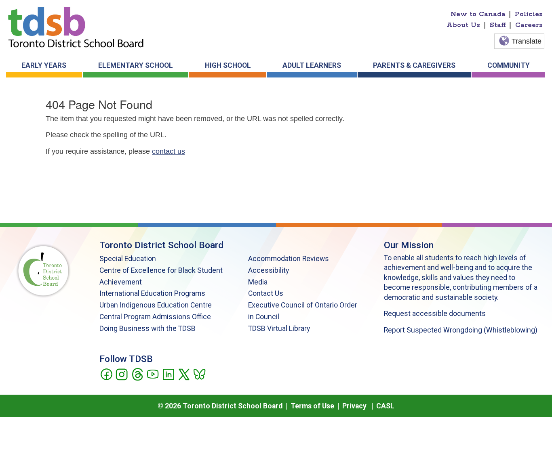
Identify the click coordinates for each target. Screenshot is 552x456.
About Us (463, 25)
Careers (529, 25)
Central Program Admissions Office (155, 317)
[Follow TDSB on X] (183, 374)
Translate (526, 41)
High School (228, 65)
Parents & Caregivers (414, 65)
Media (258, 282)
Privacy (354, 406)
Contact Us (265, 293)
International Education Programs (152, 293)
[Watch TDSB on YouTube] (152, 374)
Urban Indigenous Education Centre (155, 305)
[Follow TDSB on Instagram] (121, 374)
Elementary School (135, 65)
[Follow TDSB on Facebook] (106, 374)
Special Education (127, 259)
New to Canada (478, 14)
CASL (385, 406)
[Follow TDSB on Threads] (137, 374)
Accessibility (268, 270)
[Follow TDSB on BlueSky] (199, 374)
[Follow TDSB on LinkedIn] (168, 374)
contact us (168, 151)
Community (508, 65)
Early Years (43, 65)
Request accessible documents (435, 314)
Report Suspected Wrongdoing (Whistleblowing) (460, 330)
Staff (498, 25)
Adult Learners (311, 65)
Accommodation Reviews (288, 259)
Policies (529, 14)
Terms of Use (312, 406)
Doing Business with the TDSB (147, 328)
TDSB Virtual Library (279, 328)
